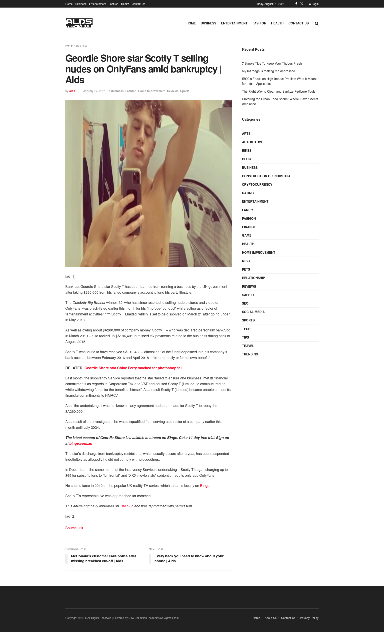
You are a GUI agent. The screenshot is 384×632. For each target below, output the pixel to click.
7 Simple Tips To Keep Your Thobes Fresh (272, 63)
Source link (74, 527)
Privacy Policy (309, 618)
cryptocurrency (257, 184)
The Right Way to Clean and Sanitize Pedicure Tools (278, 91)
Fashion (113, 4)
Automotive (252, 142)
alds (72, 91)
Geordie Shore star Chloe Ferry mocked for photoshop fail (133, 367)
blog (246, 159)
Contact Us (138, 4)
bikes (246, 150)
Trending (250, 354)
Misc (246, 261)
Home (69, 4)
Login (315, 4)
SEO (245, 303)
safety (248, 295)
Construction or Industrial (267, 176)
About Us (271, 618)
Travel (248, 345)
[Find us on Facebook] (296, 4)
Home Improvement (151, 91)
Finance (249, 227)
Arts (246, 133)
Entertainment (97, 4)
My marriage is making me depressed (268, 71)
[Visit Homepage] (79, 23)
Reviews (172, 91)
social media (253, 311)
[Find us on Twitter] (301, 4)
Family (247, 210)
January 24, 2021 (94, 91)
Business (80, 4)
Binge (204, 485)
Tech (246, 329)
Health (125, 4)
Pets (246, 269)
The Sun (126, 505)
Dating (248, 193)
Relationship (253, 277)
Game (246, 235)
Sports (184, 91)
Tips (245, 337)
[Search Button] (317, 23)
